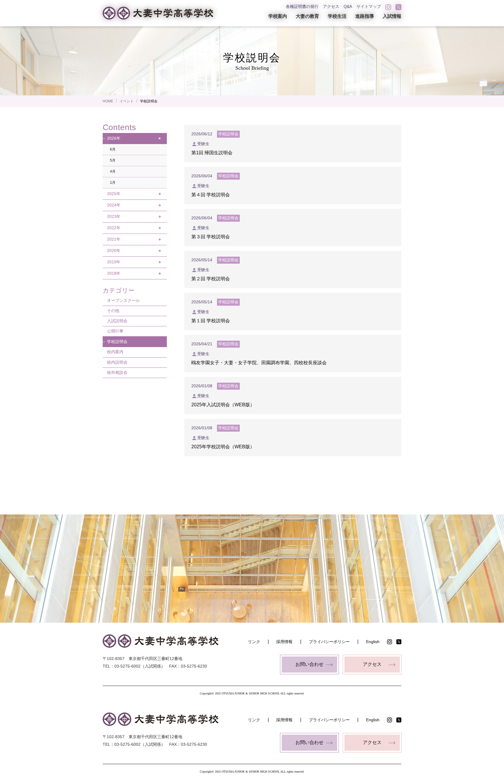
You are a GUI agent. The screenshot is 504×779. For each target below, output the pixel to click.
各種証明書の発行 (302, 6)
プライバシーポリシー (329, 641)
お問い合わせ (309, 664)
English (372, 641)
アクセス (331, 6)
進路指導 (364, 16)
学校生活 (337, 16)
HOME (108, 101)
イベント (127, 101)
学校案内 (277, 16)
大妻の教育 (307, 16)
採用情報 (284, 641)
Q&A (348, 6)
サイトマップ (368, 6)
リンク (254, 641)
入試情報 (392, 16)
